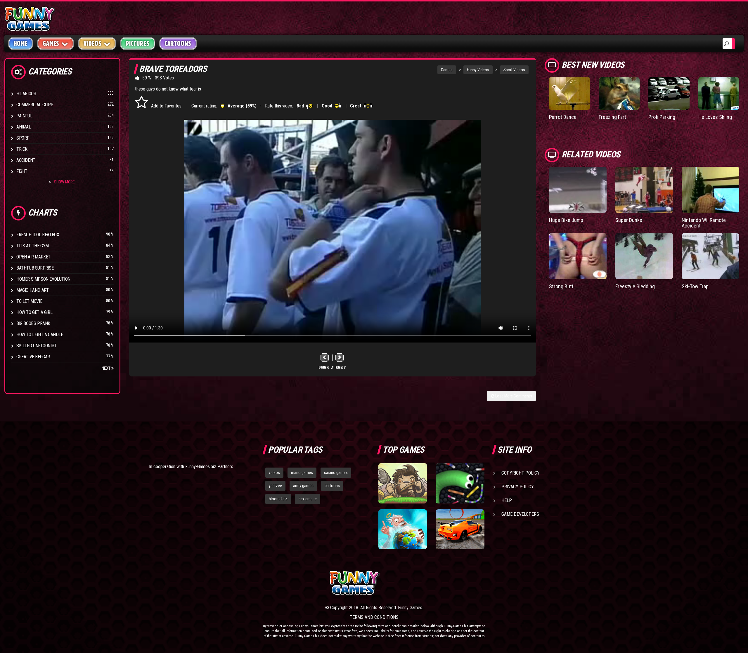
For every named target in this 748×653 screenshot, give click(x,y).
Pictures (137, 43)
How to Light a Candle (39, 334)
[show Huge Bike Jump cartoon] (578, 190)
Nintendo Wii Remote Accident (704, 223)
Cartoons (178, 43)
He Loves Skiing (715, 117)
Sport (22, 138)
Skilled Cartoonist (36, 345)
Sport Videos (514, 69)
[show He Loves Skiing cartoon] (718, 93)
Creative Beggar (33, 357)
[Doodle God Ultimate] (402, 529)
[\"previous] (324, 357)
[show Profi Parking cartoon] (668, 93)
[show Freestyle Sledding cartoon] (644, 256)
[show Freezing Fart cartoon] (619, 93)
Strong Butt (561, 286)
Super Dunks (628, 220)
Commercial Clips (34, 104)
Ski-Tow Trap (695, 286)
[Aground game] (402, 483)
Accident (25, 160)
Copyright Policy (520, 473)
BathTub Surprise (35, 268)
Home (20, 43)
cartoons (332, 485)
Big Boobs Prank (33, 323)
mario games (302, 472)
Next (106, 368)
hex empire (308, 498)
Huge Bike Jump (566, 220)
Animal (23, 127)
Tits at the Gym (32, 246)
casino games (336, 472)
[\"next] (339, 357)
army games (303, 485)
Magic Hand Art (32, 290)
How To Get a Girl (34, 312)
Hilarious (26, 93)
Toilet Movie (29, 301)
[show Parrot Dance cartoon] (569, 93)
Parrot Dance (562, 117)
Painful (24, 116)
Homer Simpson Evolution (43, 279)
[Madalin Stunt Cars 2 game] (460, 529)
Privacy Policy (517, 486)
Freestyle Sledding (635, 286)
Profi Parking (661, 117)
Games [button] (51, 43)
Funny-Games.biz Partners (209, 466)
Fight (21, 171)
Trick (21, 149)
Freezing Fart (612, 117)
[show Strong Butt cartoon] (578, 256)
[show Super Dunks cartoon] (644, 190)
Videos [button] (93, 43)
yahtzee (275, 485)
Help (506, 500)
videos (274, 472)
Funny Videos (478, 69)
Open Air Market (33, 257)
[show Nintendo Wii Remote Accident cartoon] (710, 190)
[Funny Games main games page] (464, 583)
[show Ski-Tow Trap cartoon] (710, 256)
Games (447, 69)
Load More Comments (513, 396)
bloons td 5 (278, 498)
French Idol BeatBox (37, 234)
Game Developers (520, 514)
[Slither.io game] (460, 483)
